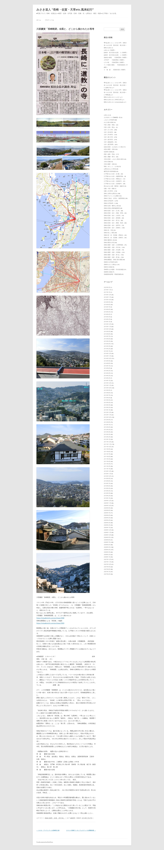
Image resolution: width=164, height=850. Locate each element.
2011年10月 (107, 446)
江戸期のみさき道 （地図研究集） (114, 176)
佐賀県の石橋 (108, 152)
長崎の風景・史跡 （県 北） (112, 255)
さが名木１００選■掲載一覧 (112, 117)
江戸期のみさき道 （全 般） (112, 174)
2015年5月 (107, 341)
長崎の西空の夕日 (109, 242)
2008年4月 (107, 549)
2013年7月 (107, 395)
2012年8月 (107, 422)
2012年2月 (107, 437)
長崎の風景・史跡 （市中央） (55, 818)
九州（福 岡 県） (109, 139)
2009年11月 (107, 503)
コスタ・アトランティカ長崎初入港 (47, 830)
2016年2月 (107, 319)
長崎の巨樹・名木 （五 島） (112, 211)
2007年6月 (107, 574)
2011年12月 (107, 442)
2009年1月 (107, 527)
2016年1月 (107, 321)
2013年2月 (107, 407)
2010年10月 (107, 476)
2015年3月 (107, 346)
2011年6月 (107, 456)
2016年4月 (107, 314)
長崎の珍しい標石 (109, 233)
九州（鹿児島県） (109, 144)
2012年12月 (107, 412)
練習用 (72, 818)
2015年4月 (107, 344)
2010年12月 (107, 471)
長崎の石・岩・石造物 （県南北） (114, 235)
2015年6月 (107, 339)
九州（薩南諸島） (109, 142)
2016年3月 (107, 317)
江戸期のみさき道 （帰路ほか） (113, 179)
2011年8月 (107, 451)
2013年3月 (107, 405)
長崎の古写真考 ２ (109, 203)
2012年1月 (107, 439)
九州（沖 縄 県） (109, 134)
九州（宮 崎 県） (109, 132)
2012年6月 (107, 427)
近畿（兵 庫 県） (109, 191)
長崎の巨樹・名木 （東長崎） (112, 218)
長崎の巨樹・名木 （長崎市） (112, 228)
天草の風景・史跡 (109, 164)
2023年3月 (107, 287)
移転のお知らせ (108, 48)
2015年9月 (107, 331)
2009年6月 (107, 515)
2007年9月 (107, 567)
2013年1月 (107, 410)
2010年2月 (107, 496)
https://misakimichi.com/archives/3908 (50, 618)
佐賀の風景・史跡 (109, 149)
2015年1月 (107, 351)
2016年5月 (107, 312)
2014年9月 (107, 361)
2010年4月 (107, 491)
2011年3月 (107, 464)
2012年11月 (107, 415)
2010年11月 (107, 474)
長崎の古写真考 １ (109, 201)
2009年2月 (107, 525)
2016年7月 (107, 307)
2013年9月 (107, 390)
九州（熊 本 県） (109, 137)
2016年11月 (107, 297)
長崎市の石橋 (108, 267)
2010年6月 (107, 486)
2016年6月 (107, 309)
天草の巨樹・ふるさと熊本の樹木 (114, 159)
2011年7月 (107, 454)
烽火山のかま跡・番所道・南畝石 (114, 186)
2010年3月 (107, 493)
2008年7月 (107, 542)
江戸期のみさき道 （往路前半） (113, 181)
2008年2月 (107, 554)
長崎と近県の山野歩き (110, 193)
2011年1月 (107, 469)
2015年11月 (107, 326)
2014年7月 (107, 366)
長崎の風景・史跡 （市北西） (112, 250)
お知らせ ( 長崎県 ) (109, 50)
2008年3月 (107, 552)
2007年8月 (107, 569)
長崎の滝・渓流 (108, 230)
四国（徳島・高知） (110, 154)
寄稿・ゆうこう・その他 (111, 166)
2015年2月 (107, 349)
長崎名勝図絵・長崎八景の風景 (113, 259)
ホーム (38, 20)
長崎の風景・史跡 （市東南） (112, 252)
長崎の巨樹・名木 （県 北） (112, 220)
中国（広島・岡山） (110, 127)
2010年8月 (107, 481)
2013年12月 (107, 383)
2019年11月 (107, 290)
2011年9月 (107, 449)
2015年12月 (107, 324)
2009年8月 (107, 510)
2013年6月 (107, 398)
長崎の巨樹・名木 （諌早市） (112, 225)
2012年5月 (107, 429)
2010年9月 (107, 478)
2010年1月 (107, 498)
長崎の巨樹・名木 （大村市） (112, 215)
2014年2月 (107, 378)
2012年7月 (107, 424)
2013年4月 (107, 402)
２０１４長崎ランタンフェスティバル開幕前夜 (81, 830)
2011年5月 (107, 459)
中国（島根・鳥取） (110, 125)
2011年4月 (107, 461)
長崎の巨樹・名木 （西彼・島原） (114, 223)
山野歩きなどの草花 (110, 169)
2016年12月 (107, 295)
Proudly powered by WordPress (44, 842)
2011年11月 (107, 444)
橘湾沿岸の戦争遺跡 (110, 171)
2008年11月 (107, 532)
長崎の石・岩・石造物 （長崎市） (114, 237)
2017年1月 (107, 292)
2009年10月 (107, 505)
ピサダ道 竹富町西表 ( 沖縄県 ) (114, 62)
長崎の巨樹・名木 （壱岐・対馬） (114, 213)
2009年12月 (107, 500)
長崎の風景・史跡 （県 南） (112, 257)
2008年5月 (107, 547)
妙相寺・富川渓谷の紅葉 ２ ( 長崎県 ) (115, 52)
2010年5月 (107, 488)
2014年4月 (107, 373)
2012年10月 (107, 417)
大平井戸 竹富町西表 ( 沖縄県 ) (114, 60)
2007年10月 (107, 564)
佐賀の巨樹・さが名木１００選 (113, 147)
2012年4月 (107, 432)
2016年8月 (107, 304)
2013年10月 (107, 388)
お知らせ (106, 115)
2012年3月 (107, 434)
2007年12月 (107, 559)
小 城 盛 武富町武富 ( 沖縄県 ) (115, 70)
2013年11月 (107, 385)
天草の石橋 (107, 161)
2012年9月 (107, 420)
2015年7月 (107, 336)
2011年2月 (107, 466)
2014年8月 (107, 363)
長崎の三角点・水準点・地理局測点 (114, 198)
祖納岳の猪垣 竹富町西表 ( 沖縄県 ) (115, 57)
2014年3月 (107, 375)
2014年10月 (107, 358)
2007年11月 (107, 562)
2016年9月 (107, 302)
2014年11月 (107, 356)
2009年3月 (107, 523)
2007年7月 (107, 571)
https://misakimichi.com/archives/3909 (50, 623)
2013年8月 (107, 393)
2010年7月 (107, 483)
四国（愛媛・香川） (110, 157)
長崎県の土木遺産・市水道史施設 (114, 269)
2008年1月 (107, 557)
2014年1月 (107, 380)
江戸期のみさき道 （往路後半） (113, 183)
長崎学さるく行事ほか (110, 264)
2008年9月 (107, 537)
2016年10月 (107, 299)
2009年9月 (107, 508)
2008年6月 (107, 545)
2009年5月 (107, 518)
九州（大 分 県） (109, 130)
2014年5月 (107, 371)
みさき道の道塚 (108, 122)
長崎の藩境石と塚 (109, 240)
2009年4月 (107, 520)
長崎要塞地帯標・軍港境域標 (112, 274)
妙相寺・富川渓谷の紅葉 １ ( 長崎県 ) (115, 55)
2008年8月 (107, 540)
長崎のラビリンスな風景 (111, 196)
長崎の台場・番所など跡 (111, 206)
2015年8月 (107, 334)
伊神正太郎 (118, 99)
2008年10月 (107, 535)
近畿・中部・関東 (109, 188)
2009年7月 (107, 513)
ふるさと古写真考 (109, 120)
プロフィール (49, 20)
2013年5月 (107, 400)
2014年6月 (107, 368)
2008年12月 (107, 530)
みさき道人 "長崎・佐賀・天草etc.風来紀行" (65, 9)
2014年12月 (107, 353)
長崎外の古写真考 (109, 262)
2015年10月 (107, 329)
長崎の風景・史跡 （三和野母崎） (114, 245)
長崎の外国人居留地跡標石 (112, 208)
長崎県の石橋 (108, 272)
